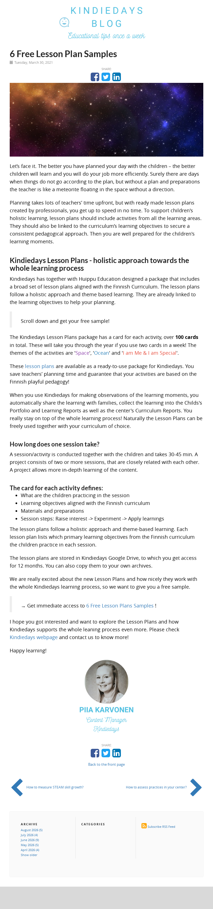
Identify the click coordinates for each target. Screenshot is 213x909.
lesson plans (39, 366)
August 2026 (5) (31, 830)
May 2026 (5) (30, 845)
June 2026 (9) (30, 840)
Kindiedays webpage (34, 637)
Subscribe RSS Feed (161, 826)
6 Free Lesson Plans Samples (120, 605)
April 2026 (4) (30, 850)
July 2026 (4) (29, 835)
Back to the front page (106, 764)
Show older (29, 855)
